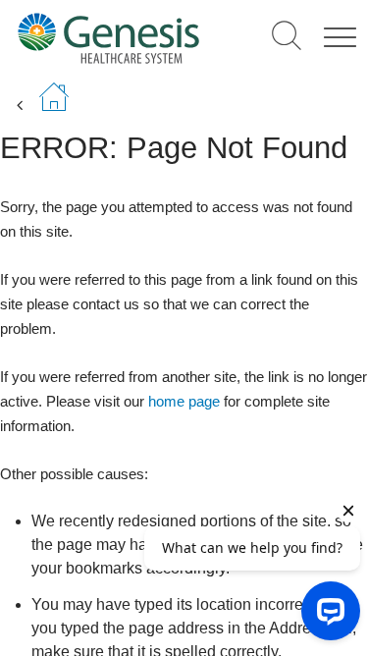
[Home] (108, 38)
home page (184, 401)
